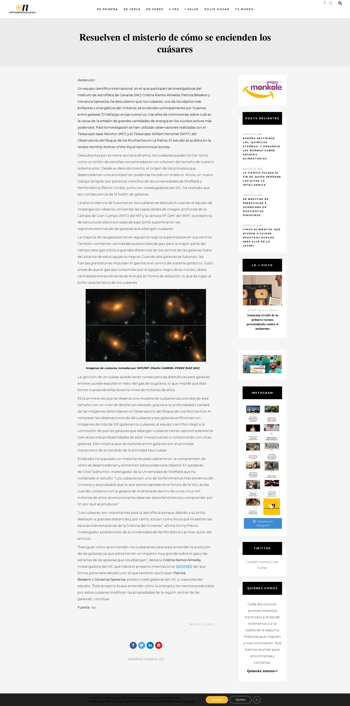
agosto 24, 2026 (262, 310)
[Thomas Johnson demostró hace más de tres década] (271, 488)
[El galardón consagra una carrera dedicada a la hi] (271, 432)
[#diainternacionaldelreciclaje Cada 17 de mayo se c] (271, 451)
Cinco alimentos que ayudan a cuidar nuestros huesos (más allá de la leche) (262, 237)
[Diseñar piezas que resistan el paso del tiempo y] (253, 432)
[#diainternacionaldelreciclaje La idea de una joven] (271, 469)
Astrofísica (135, 658)
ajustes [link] (189, 701)
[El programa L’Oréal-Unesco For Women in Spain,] (253, 414)
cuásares (150, 658)
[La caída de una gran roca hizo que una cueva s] (271, 414)
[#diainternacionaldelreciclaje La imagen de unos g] (253, 488)
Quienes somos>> (262, 671)
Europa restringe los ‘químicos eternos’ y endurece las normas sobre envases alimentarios (262, 148)
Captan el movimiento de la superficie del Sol (262, 317)
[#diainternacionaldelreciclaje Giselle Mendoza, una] (253, 469)
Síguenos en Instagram (264, 523)
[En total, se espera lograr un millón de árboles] (253, 451)
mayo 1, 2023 (201, 624)
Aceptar (217, 700)
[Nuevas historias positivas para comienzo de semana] (271, 506)
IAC (161, 658)
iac (93, 607)
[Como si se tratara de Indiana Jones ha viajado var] (253, 506)
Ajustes (240, 700)
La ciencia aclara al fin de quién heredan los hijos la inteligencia (262, 178)
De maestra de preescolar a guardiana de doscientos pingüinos (256, 207)
